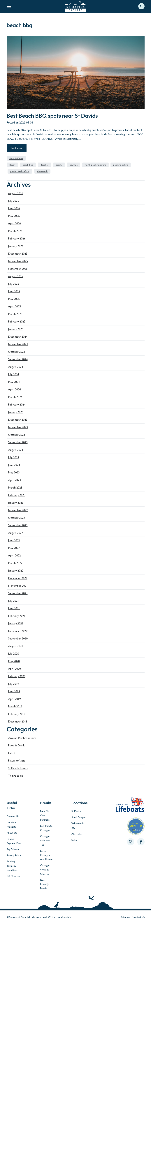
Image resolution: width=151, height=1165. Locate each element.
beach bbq (28, 164)
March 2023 (15, 487)
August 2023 (15, 450)
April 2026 (14, 223)
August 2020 (15, 646)
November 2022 (18, 510)
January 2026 (15, 246)
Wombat (65, 916)
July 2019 (13, 683)
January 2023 (15, 502)
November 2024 (18, 344)
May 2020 (14, 661)
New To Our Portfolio (45, 815)
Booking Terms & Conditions (12, 865)
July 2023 (13, 457)
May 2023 (14, 472)
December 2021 (17, 578)
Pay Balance (13, 849)
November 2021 (18, 585)
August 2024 (15, 367)
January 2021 (15, 623)
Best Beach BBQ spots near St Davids (52, 115)
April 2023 (14, 480)
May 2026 (14, 216)
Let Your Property (11, 824)
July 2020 (13, 653)
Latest (11, 753)
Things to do (15, 775)
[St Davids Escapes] (75, 6)
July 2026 (13, 200)
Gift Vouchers (14, 876)
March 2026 (15, 231)
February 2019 (16, 714)
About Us (12, 832)
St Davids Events (18, 768)
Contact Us (13, 816)
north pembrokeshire (95, 164)
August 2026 (15, 193)
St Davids (76, 811)
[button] (30, 6)
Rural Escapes (78, 817)
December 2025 (17, 253)
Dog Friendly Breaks (44, 884)
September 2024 (18, 359)
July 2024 (13, 374)
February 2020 (16, 676)
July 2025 (13, 283)
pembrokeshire (120, 164)
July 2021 (13, 600)
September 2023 (18, 442)
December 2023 (17, 419)
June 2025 (14, 291)
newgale (74, 164)
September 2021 (18, 593)
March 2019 (15, 706)
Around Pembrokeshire (22, 738)
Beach (12, 164)
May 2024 (14, 382)
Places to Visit (16, 760)
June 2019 (14, 691)
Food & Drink (16, 158)
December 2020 (17, 631)
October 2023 (16, 434)
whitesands (42, 171)
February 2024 (16, 404)
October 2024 (16, 351)
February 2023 (16, 495)
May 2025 (14, 299)
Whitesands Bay (77, 825)
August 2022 (15, 533)
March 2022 (15, 563)
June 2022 (14, 540)
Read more (16, 148)
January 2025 (15, 329)
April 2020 (14, 668)
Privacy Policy (14, 855)
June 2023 (14, 465)
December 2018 (17, 721)
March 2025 (15, 314)
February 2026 (16, 238)
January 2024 (15, 412)
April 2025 (14, 306)
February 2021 (16, 616)
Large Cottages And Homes (46, 855)
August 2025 (15, 276)
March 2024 (15, 397)
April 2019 (14, 699)
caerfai (59, 164)
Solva (74, 839)
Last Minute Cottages (46, 827)
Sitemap (125, 916)
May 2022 (14, 548)
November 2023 (18, 427)
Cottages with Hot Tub (45, 840)
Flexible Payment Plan (14, 841)
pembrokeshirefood (19, 171)
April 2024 (14, 389)
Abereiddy (76, 833)
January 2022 (15, 570)
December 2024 (17, 336)
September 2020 (18, 638)
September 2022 (18, 525)
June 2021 (14, 608)
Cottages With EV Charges (45, 869)
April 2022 (14, 555)
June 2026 (14, 208)
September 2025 (18, 268)
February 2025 (16, 321)
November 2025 (18, 261)
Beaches (44, 164)
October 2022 (16, 517)
